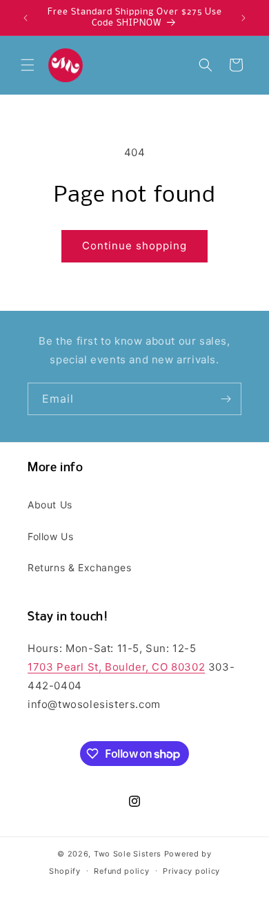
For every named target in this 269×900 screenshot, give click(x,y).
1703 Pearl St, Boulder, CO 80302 (116, 666)
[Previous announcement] (25, 18)
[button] (27, 65)
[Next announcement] (243, 18)
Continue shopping (134, 245)
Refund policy (121, 871)
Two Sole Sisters (127, 854)
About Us (50, 504)
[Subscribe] (225, 399)
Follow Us (50, 536)
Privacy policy (191, 871)
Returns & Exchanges (79, 567)
